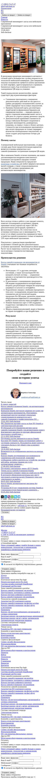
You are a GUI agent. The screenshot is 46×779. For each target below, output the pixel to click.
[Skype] (15, 496)
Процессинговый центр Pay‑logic (14, 582)
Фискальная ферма (8, 644)
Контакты (5, 665)
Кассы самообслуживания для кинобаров (17, 597)
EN (2, 13)
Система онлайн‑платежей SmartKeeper (17, 584)
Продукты (5, 578)
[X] (2, 496)
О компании (6, 661)
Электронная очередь (9, 625)
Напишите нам (25, 383)
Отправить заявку (8, 569)
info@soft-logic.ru (8, 6)
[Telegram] (18, 496)
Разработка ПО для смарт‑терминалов (16, 629)
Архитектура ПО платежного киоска (16, 601)
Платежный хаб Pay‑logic (11, 586)
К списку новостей (8, 404)
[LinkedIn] (5, 496)
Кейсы (3, 655)
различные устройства (10, 164)
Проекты (4, 652)
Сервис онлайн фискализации (13, 642)
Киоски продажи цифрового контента (16, 595)
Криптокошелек (7, 635)
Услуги (4, 575)
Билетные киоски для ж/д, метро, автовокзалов (20, 618)
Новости (4, 659)
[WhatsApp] (12, 496)
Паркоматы (5, 610)
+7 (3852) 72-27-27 (8, 4)
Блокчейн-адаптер (8, 637)
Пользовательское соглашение (13, 510)
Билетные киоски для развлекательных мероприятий (22, 616)
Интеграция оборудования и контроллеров (18, 650)
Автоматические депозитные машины (16, 620)
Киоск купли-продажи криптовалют (15, 633)
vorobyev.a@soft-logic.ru (30, 397)
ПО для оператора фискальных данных (17, 646)
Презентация (6, 8)
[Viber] (9, 496)
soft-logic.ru (22, 506)
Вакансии (5, 663)
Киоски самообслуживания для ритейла (17, 590)
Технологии (6, 657)
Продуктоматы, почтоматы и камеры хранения (20, 593)
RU (2, 11)
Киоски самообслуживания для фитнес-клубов (20, 603)
